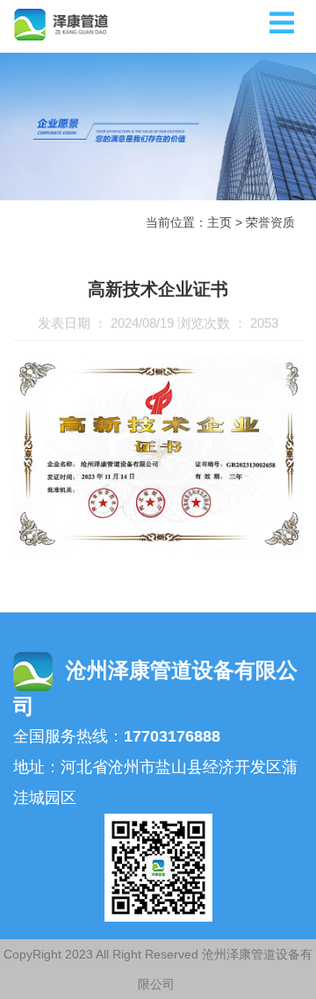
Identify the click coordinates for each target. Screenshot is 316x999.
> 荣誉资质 (265, 222)
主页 (219, 222)
